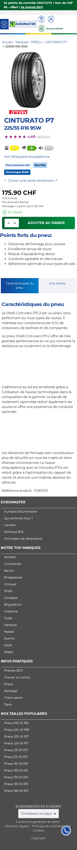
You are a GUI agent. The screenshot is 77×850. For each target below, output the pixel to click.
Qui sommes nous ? (18, 518)
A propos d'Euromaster (20, 511)
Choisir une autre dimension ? (32, 180)
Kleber (8, 652)
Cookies (38, 830)
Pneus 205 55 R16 (16, 723)
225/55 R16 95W (22, 128)
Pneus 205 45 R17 (16, 736)
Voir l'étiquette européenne (27, 157)
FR (69, 12)
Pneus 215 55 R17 (16, 757)
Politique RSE (14, 532)
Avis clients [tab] (57, 283)
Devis (8, 704)
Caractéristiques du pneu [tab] (20, 286)
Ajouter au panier (46, 223)
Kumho (9, 638)
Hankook (10, 625)
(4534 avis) (43, 136)
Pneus (8, 684)
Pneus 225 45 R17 (16, 743)
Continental (12, 564)
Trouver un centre (17, 677)
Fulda (8, 618)
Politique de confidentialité (51, 826)
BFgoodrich (12, 604)
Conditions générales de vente (38, 822)
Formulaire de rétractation (23, 538)
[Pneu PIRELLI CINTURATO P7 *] (28, 80)
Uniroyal (10, 584)
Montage (10, 691)
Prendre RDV (13, 670)
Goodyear (11, 598)
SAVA (8, 645)
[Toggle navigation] (4, 24)
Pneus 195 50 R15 (16, 784)
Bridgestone (13, 577)
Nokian (9, 632)
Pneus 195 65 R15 (16, 770)
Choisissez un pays (37, 813)
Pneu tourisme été (18, 165)
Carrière (10, 525)
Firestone (11, 611)
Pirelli (8, 591)
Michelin (10, 557)
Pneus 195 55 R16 (16, 764)
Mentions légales (17, 826)
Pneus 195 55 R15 (16, 777)
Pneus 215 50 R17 (16, 750)
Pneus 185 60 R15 (16, 791)
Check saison (13, 698)
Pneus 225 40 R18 (16, 730)
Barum (9, 571)
